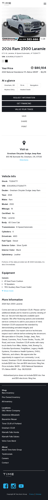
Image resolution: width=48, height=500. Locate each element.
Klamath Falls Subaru (10, 436)
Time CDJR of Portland (11, 423)
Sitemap (38, 494)
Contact (5, 462)
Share (24, 121)
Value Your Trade (24, 109)
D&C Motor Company (11, 410)
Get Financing (24, 103)
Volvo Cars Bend (9, 441)
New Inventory (8, 393)
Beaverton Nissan (9, 419)
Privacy (31, 494)
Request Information (24, 97)
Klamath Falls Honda (10, 432)
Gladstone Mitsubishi (10, 415)
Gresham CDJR (8, 428)
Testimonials (7, 454)
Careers (5, 458)
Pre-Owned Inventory (11, 397)
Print (24, 126)
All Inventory (7, 401)
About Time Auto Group (12, 449)
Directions (24, 160)
